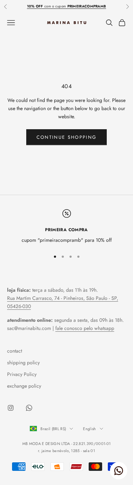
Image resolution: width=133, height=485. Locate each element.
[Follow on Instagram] (10, 407)
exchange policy (24, 385)
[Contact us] (118, 470)
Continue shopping (67, 137)
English (89, 429)
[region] (66, 226)
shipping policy (23, 362)
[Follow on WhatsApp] (29, 407)
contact (14, 350)
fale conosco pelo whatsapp (84, 328)
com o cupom (66, 6)
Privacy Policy (22, 374)
